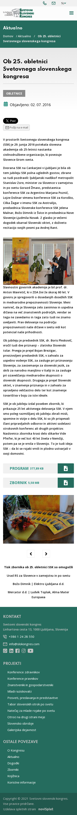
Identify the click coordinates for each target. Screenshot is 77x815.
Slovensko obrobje (20, 723)
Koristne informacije (21, 782)
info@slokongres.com (24, 644)
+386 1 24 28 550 (21, 636)
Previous (31, 553)
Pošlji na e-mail (19, 127)
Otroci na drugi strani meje (26, 717)
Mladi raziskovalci (19, 691)
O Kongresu (15, 750)
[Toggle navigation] (71, 13)
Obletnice (14, 93)
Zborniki (12, 769)
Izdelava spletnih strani (19, 809)
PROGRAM (27, 468)
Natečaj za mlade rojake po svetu (31, 710)
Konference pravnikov (22, 678)
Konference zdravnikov (23, 672)
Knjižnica (13, 776)
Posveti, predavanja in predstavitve (32, 698)
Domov (8, 36)
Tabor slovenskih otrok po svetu (30, 704)
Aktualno (24, 36)
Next (46, 553)
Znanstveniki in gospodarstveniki (30, 685)
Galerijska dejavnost (21, 730)
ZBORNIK (24, 482)
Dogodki (13, 763)
